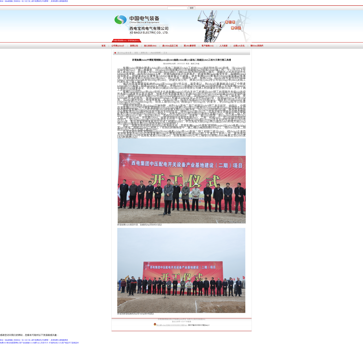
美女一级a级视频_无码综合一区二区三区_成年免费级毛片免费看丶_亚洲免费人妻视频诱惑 (34, 1)
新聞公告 (144, 53)
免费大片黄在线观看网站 (9, 343)
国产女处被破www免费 (28, 343)
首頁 (136, 53)
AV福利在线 (53, 343)
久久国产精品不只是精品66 (68, 343)
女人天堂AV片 (42, 343)
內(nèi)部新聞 (156, 53)
